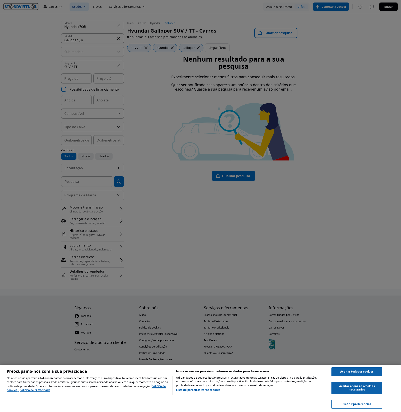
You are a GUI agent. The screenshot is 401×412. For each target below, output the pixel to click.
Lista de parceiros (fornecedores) (198, 390)
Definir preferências (357, 404)
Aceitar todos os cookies (356, 371)
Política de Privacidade (35, 390)
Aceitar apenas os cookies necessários (357, 387)
